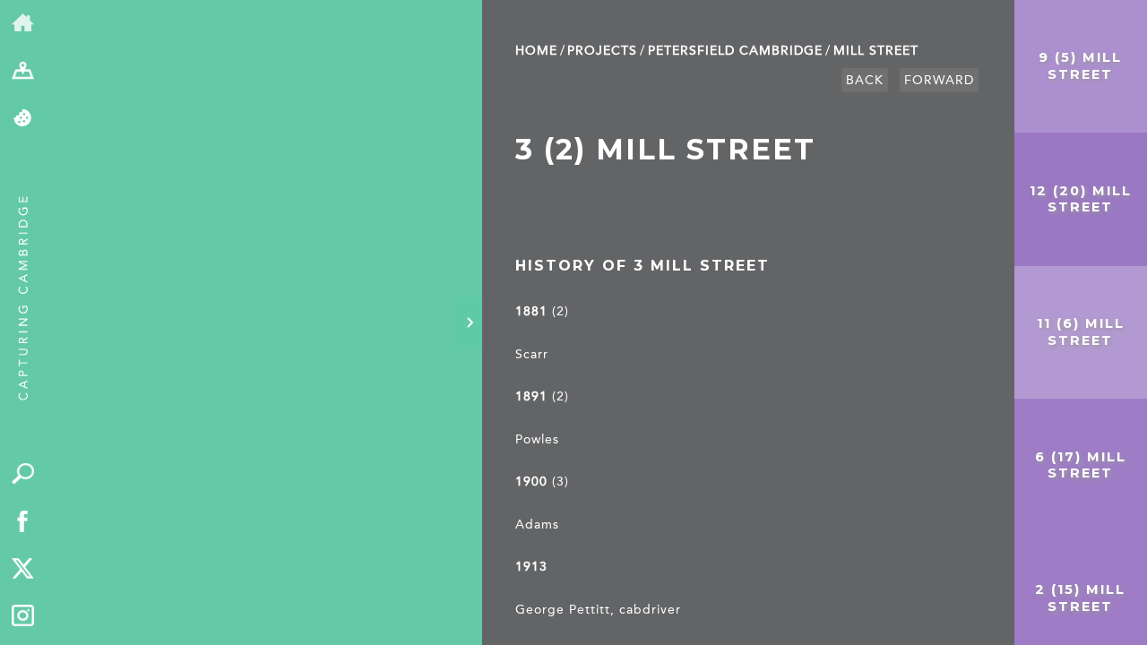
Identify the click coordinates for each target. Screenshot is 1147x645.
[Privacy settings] (23, 118)
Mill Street (875, 50)
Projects (602, 50)
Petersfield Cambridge (735, 50)
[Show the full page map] (23, 71)
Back (865, 80)
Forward (939, 80)
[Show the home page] (23, 23)
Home (536, 50)
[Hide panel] (469, 322)
